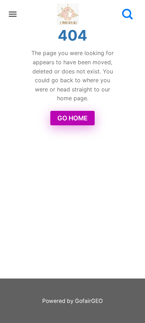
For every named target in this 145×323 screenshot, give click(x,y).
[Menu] (13, 14)
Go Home (72, 118)
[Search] (127, 14)
